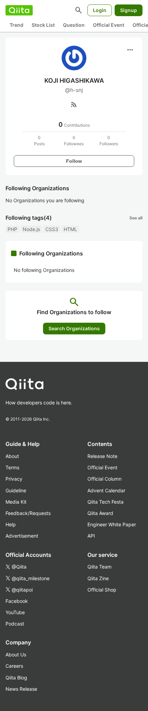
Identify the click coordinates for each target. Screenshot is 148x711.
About (12, 456)
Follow (74, 161)
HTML (70, 229)
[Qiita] (19, 10)
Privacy (14, 479)
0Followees (74, 140)
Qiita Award (100, 513)
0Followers (108, 140)
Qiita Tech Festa (105, 502)
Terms (12, 467)
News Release (21, 689)
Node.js (31, 229)
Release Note (102, 456)
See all (135, 217)
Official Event (108, 25)
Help (11, 524)
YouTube (15, 612)
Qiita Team (99, 567)
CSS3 (51, 229)
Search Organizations (74, 328)
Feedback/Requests (28, 513)
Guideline (16, 490)
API (91, 536)
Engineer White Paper (111, 524)
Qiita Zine (98, 578)
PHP (12, 229)
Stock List (43, 25)
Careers (14, 666)
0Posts (39, 140)
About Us (16, 654)
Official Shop (101, 590)
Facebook (17, 601)
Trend (16, 25)
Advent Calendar (106, 490)
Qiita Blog (16, 677)
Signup (128, 10)
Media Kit (16, 502)
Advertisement (22, 536)
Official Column (104, 479)
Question (74, 25)
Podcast (15, 624)
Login (99, 10)
